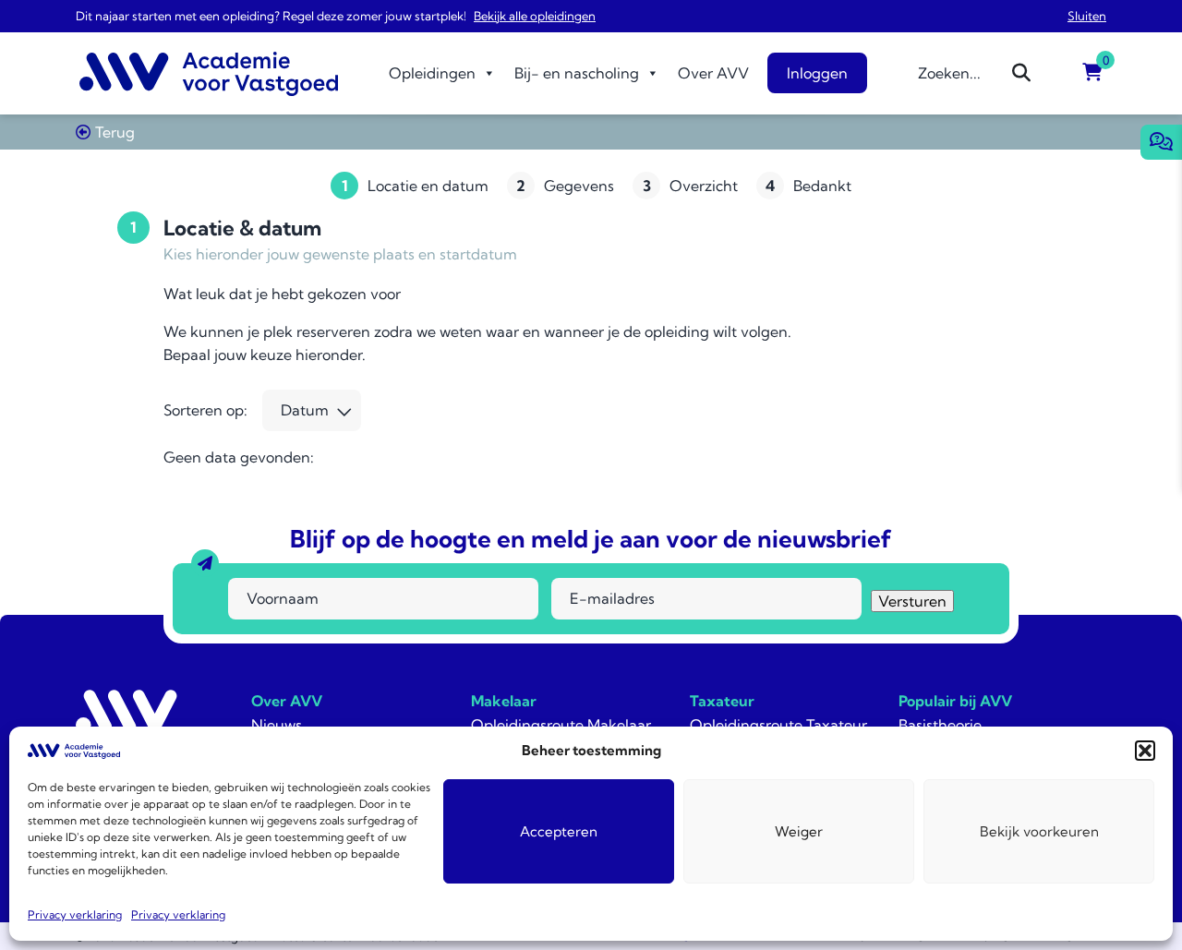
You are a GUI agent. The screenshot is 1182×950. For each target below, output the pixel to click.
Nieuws (276, 725)
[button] (1145, 750)
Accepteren (558, 831)
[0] (1092, 73)
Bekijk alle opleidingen (535, 15)
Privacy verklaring (75, 914)
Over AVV (713, 73)
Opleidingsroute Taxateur (778, 725)
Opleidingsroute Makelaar (561, 725)
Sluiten (1086, 15)
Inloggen (817, 73)
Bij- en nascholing (576, 73)
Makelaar (504, 700)
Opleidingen (432, 73)
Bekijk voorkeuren (1039, 831)
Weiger (799, 831)
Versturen (912, 601)
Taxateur (722, 700)
